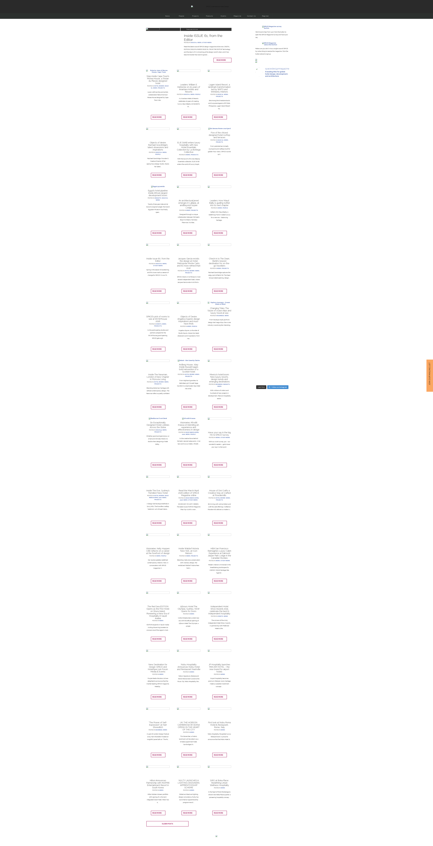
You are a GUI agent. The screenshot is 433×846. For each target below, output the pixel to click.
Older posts (167, 824)
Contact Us (251, 16)
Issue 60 (159, 152)
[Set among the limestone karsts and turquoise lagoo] (272, 249)
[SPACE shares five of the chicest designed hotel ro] (284, 343)
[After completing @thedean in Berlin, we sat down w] (260, 325)
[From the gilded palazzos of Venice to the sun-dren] (272, 116)
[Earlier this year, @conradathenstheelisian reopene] (284, 136)
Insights (158, 198)
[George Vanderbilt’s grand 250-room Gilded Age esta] (284, 243)
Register (265, 16)
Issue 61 (194, 42)
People (181, 16)
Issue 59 (159, 430)
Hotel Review (159, 86)
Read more (221, 60)
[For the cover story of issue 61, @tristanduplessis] (260, 116)
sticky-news (207, 42)
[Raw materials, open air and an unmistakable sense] (272, 336)
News (167, 16)
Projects (195, 16)
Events (223, 16)
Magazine (237, 16)
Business (220, 315)
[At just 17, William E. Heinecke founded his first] (260, 227)
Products (209, 16)
